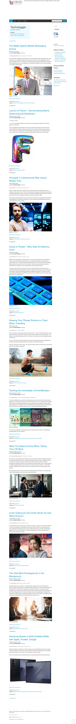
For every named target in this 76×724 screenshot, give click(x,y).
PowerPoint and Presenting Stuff (17, 34)
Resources (19, 20)
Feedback (25, 20)
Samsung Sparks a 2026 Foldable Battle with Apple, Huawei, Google (29, 638)
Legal (20, 505)
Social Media (39, 438)
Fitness (15, 382)
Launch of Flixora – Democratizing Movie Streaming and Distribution (29, 112)
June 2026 (61, 80)
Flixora (10, 123)
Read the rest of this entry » (15, 98)
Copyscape (19, 717)
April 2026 (59, 81)
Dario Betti (22, 239)
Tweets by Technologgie (59, 45)
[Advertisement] (45, 9)
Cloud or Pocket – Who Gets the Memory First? (29, 248)
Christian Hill (17, 628)
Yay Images (14, 96)
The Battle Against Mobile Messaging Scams (27, 47)
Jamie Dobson (29, 438)
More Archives (57, 85)
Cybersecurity (17, 239)
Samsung (40, 691)
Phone (25, 103)
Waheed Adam (25, 565)
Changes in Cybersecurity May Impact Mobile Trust (28, 179)
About (15, 20)
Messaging (21, 103)
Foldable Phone (25, 691)
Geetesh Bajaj (15, 719)
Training (24, 382)
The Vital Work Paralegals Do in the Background (26, 575)
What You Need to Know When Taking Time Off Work (28, 447)
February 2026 (57, 83)
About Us (12, 714)
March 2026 (64, 81)
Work (23, 505)
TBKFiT (23, 330)
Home (11, 20)
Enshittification (17, 438)
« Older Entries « (12, 41)
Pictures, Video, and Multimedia (17, 35)
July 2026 (56, 80)
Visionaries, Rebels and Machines (28, 397)
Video (23, 170)
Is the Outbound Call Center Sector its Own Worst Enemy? (30, 514)
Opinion (34, 438)
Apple (15, 691)
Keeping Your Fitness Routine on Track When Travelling (28, 322)
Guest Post (17, 101)
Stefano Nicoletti (31, 103)
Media (20, 170)
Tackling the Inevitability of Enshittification (29, 390)
